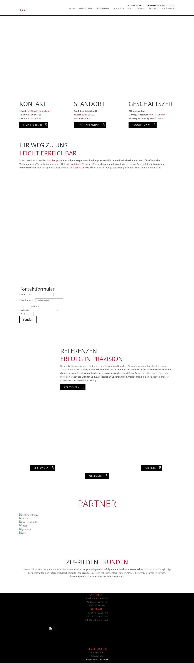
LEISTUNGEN (41, 467)
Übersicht (95, 475)
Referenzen (102, 8)
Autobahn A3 (78, 164)
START (72, 8)
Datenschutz (97, 656)
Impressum (168, 8)
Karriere (140, 8)
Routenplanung (89, 125)
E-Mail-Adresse (27, 300)
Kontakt (153, 8)
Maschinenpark (122, 8)
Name (22, 294)
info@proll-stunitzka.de (39, 111)
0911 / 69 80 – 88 (32, 114)
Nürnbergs (52, 160)
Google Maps (141, 125)
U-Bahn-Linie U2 (80, 167)
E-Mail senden (32, 125)
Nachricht (24, 310)
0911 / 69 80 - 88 (99, 612)
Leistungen (85, 8)
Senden (28, 320)
